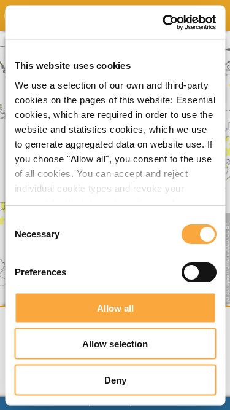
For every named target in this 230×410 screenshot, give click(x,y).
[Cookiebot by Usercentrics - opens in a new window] (164, 22)
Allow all (115, 307)
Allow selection (115, 344)
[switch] (198, 272)
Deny (115, 379)
